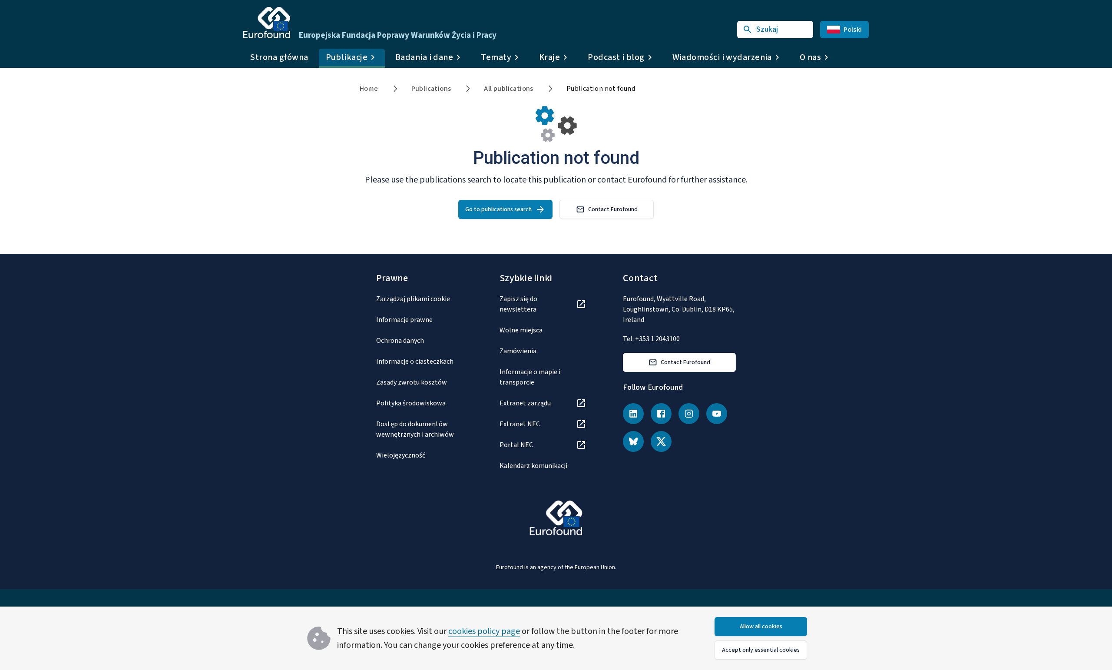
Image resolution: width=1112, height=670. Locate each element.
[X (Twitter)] (661, 441)
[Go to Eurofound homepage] (266, 22)
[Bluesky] (633, 441)
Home (369, 88)
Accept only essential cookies (761, 650)
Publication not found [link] (600, 88)
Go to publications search (498, 209)
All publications (508, 88)
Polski (853, 29)
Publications (431, 88)
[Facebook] (661, 413)
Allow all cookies (761, 626)
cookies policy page (484, 631)
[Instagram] (688, 413)
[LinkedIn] (633, 413)
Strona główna (279, 57)
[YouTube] (716, 413)
